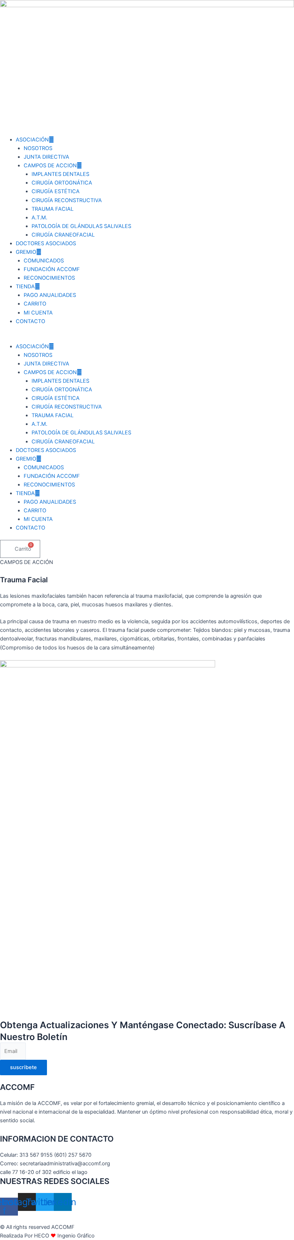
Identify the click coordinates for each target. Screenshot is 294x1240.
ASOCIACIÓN (32, 139)
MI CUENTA (38, 312)
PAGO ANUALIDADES (50, 295)
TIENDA (25, 286)
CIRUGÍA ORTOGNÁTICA (62, 183)
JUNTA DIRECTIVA (46, 157)
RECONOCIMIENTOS (49, 278)
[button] (147, 338)
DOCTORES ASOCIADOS (46, 243)
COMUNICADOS (44, 260)
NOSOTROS (38, 148)
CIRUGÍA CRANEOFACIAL (63, 235)
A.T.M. (39, 217)
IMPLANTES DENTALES (60, 174)
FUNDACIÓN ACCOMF (52, 269)
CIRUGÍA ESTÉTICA (56, 191)
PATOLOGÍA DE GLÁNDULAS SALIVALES (81, 226)
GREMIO (26, 252)
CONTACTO (30, 321)
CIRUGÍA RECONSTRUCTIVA (67, 200)
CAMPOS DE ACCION (50, 165)
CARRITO (35, 303)
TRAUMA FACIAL (53, 209)
